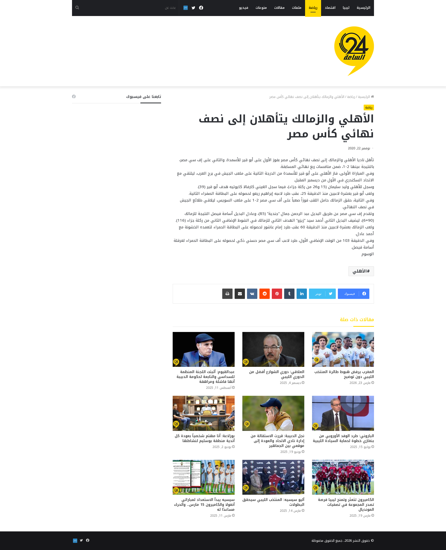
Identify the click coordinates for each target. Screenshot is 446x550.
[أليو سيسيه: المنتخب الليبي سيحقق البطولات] (273, 477)
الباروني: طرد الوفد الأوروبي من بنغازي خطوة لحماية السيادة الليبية (343, 438)
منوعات (261, 7)
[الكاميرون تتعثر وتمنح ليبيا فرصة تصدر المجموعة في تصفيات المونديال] (343, 477)
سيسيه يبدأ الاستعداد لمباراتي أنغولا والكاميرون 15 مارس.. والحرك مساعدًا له (204, 504)
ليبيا (346, 7)
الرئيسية (363, 7)
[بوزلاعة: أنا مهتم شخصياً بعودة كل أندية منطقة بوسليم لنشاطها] (204, 413)
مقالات (279, 7)
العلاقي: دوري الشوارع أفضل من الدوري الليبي (276, 374)
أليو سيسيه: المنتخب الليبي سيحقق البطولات (273, 502)
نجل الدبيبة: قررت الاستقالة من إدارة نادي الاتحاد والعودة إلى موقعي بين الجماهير (277, 440)
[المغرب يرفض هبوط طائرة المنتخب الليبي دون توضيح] (343, 349)
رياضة (313, 7)
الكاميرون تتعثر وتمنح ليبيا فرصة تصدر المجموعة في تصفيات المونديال (346, 504)
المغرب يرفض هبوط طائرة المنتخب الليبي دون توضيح (344, 374)
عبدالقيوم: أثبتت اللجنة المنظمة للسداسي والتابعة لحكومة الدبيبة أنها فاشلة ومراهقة (206, 376)
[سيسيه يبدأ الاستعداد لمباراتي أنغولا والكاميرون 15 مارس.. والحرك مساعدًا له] (204, 477)
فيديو (243, 7)
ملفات (296, 7)
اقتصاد (330, 7)
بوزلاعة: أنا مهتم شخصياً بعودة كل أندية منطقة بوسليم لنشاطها (205, 438)
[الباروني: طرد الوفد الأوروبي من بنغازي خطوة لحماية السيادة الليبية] (343, 413)
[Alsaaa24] (354, 51)
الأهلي (360, 271)
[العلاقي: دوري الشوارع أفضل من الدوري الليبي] (273, 349)
